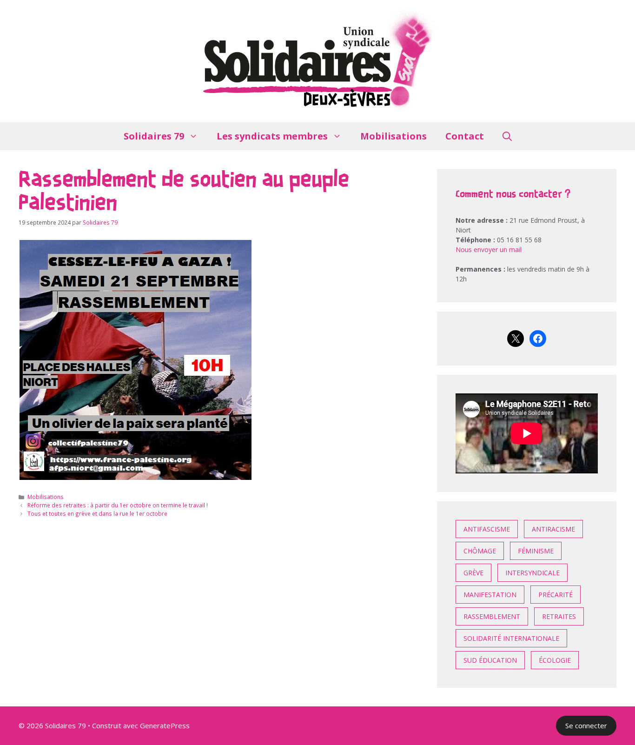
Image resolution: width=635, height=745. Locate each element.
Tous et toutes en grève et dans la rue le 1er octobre (97, 513)
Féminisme (536, 550)
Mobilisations (393, 136)
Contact (464, 136)
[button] (507, 136)
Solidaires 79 (154, 136)
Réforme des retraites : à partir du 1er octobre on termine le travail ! (117, 505)
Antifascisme (486, 529)
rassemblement (491, 616)
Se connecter (586, 725)
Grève (473, 572)
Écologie (555, 660)
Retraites (559, 616)
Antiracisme (553, 529)
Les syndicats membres (272, 136)
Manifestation (489, 594)
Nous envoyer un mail (489, 249)
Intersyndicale (532, 572)
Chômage (479, 550)
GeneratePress (165, 725)
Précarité (555, 594)
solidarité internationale (511, 638)
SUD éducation (490, 660)
